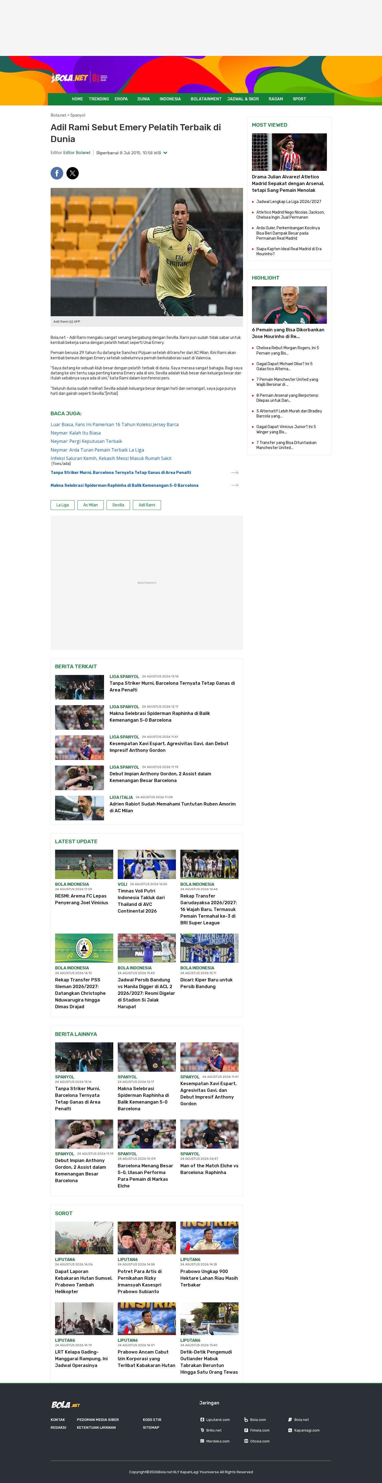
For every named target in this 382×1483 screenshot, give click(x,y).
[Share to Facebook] (57, 173)
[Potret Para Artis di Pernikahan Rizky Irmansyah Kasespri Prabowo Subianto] (147, 1238)
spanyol (64, 1077)
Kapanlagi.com (307, 1430)
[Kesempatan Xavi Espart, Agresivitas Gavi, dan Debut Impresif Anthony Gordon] (79, 747)
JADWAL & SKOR (243, 99)
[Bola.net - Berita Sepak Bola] (79, 77)
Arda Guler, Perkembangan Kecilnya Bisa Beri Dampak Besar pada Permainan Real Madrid (288, 233)
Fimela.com (260, 1430)
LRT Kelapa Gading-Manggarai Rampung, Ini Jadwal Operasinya (81, 1358)
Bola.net (58, 114)
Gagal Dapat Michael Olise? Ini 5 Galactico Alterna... (284, 366)
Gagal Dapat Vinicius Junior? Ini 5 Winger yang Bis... (286, 429)
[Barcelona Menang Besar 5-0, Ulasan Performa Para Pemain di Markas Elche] (147, 1134)
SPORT (299, 99)
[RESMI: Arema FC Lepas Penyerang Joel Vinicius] (84, 864)
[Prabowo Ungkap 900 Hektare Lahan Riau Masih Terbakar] (209, 1238)
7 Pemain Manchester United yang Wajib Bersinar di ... (287, 382)
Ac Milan (90, 505)
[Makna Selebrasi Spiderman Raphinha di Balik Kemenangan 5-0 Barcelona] (79, 717)
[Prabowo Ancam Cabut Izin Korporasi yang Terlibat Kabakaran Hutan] (147, 1318)
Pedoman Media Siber (98, 1420)
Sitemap (151, 1427)
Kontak (58, 1420)
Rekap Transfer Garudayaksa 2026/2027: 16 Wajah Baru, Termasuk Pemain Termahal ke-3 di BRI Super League (208, 909)
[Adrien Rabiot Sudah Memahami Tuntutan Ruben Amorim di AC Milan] (79, 808)
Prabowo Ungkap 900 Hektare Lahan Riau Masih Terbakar (209, 1278)
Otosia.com (260, 1441)
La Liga (62, 505)
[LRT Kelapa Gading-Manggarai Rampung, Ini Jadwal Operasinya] (84, 1318)
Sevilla (172, 337)
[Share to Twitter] (72, 173)
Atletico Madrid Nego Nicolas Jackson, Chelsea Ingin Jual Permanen (290, 215)
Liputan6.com (218, 1420)
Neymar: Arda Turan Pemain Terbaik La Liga (97, 450)
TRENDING (99, 99)
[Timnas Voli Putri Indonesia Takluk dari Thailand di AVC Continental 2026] (147, 864)
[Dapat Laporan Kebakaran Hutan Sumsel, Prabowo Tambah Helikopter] (84, 1238)
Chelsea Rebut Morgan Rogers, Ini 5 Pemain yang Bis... (287, 350)
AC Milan (201, 352)
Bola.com (258, 1420)
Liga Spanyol (124, 676)
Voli (122, 884)
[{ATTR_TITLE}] (289, 305)
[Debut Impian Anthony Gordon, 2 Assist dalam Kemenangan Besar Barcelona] (79, 778)
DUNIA (144, 99)
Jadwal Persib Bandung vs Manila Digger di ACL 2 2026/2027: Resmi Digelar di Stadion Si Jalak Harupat (146, 993)
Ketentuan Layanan (96, 1427)
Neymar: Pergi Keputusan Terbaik (86, 441)
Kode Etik (152, 1420)
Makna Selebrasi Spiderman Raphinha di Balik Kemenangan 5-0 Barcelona (125, 485)
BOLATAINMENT (206, 99)
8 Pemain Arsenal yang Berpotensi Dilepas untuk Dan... (287, 398)
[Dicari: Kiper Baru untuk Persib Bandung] (209, 948)
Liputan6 (65, 1259)
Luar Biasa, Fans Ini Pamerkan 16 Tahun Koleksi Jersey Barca (115, 424)
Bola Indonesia (72, 884)
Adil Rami (77, 337)
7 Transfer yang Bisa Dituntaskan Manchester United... (286, 445)
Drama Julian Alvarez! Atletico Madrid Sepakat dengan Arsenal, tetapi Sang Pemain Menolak (288, 183)
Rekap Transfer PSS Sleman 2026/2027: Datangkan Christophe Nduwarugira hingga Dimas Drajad (80, 993)
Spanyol (77, 114)
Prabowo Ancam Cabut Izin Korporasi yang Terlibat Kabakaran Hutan (146, 1358)
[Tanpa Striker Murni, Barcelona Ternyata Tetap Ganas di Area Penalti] (79, 687)
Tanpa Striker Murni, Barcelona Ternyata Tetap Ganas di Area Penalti (121, 472)
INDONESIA (170, 99)
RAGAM (276, 99)
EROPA (121, 99)
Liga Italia (121, 797)
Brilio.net (213, 1430)
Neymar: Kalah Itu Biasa (76, 433)
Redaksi (58, 1427)
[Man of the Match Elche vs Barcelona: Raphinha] (209, 1134)
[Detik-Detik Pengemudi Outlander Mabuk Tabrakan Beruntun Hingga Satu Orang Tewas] (209, 1318)
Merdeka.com (218, 1441)
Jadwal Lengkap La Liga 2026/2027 (288, 201)
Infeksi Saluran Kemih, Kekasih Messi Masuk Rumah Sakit (111, 458)
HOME (77, 99)
